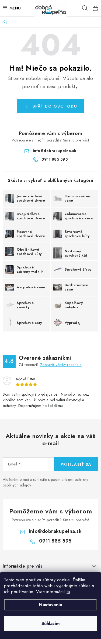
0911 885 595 (54, 159)
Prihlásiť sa (76, 464)
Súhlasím (50, 623)
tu (68, 592)
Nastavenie (50, 605)
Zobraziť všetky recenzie (61, 364)
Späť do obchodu (55, 106)
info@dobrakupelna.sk (54, 150)
